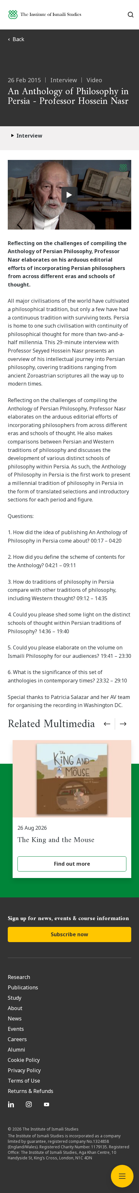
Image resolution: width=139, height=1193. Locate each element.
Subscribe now (69, 934)
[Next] (123, 723)
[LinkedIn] (12, 1104)
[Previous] (107, 723)
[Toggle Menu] (122, 1176)
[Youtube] (47, 1104)
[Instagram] (30, 1104)
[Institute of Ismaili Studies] (45, 14)
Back (18, 39)
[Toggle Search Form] (130, 14)
